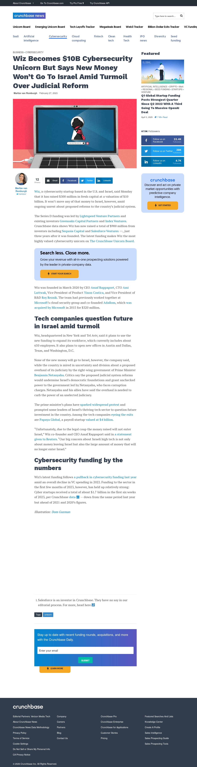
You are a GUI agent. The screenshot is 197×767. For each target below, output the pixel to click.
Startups (177, 89)
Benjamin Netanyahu (49, 375)
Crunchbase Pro (109, 716)
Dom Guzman (61, 512)
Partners (61, 727)
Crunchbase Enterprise (112, 721)
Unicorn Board (21, 27)
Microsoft (41, 303)
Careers (61, 721)
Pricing (104, 738)
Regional (148, 89)
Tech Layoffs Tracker (82, 27)
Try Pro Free (76, 3)
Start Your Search (61, 274)
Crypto (173, 86)
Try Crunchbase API (99, 3)
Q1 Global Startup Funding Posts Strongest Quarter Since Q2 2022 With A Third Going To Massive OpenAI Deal (161, 104)
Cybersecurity (58, 36)
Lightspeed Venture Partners (100, 216)
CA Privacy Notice (21, 754)
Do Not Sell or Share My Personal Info (31, 749)
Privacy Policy (19, 732)
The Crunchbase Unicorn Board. (112, 241)
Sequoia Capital (73, 231)
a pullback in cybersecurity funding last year (105, 477)
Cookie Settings (20, 743)
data (72, 497)
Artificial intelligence (154, 86)
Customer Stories (109, 732)
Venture (146, 92)
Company (61, 716)
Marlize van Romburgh (25, 93)
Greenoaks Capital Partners (79, 221)
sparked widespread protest (99, 404)
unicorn (48, 614)
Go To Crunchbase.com (52, 3)
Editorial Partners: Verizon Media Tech (31, 716)
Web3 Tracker (134, 27)
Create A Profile (152, 727)
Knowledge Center (154, 721)
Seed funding (162, 89)
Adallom (109, 303)
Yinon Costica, (94, 293)
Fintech (98, 36)
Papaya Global (50, 420)
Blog (59, 732)
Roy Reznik (49, 297)
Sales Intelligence (153, 732)
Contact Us (62, 738)
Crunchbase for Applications (114, 727)
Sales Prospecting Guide (157, 738)
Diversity (160, 36)
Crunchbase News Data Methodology (31, 727)
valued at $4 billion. (100, 420)
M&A (181, 86)
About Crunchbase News (25, 721)
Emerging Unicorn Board (50, 27)
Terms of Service (21, 738)
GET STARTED (164, 205)
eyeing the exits (122, 414)
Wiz (37, 191)
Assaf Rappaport (102, 287)
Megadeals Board (110, 27)
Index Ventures (115, 221)
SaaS (16, 36)
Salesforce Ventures (105, 231)
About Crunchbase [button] (22, 3)
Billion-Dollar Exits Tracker (163, 27)
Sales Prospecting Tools (156, 743)
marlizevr (22, 194)
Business (18, 52)
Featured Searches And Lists (159, 716)
